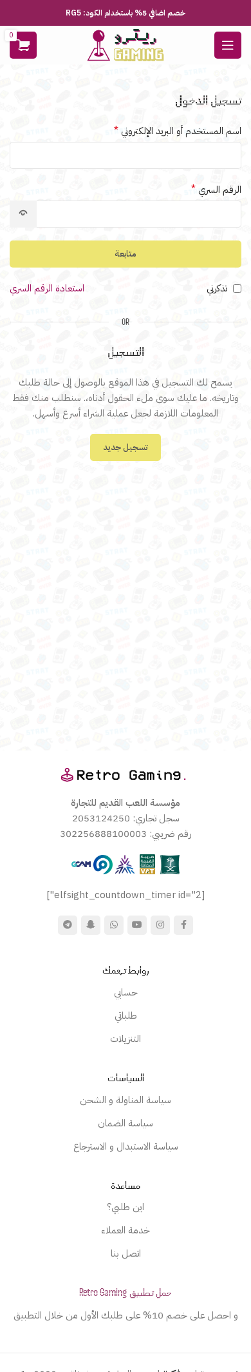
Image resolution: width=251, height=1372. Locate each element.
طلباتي (126, 1015)
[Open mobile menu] (228, 45)
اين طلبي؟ (125, 1207)
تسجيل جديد (125, 447)
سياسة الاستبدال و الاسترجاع (125, 1146)
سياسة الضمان (125, 1123)
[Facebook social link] (183, 925)
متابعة (125, 254)
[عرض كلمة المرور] (23, 214)
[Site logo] (125, 44)
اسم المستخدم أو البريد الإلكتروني (177, 131)
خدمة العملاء (125, 1230)
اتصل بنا (126, 1253)
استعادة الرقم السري (47, 288)
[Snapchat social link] (90, 925)
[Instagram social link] (160, 925)
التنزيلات (125, 1039)
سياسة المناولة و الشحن (125, 1100)
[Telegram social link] (67, 925)
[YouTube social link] (137, 925)
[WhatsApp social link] (114, 925)
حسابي (126, 992)
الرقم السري (216, 189)
